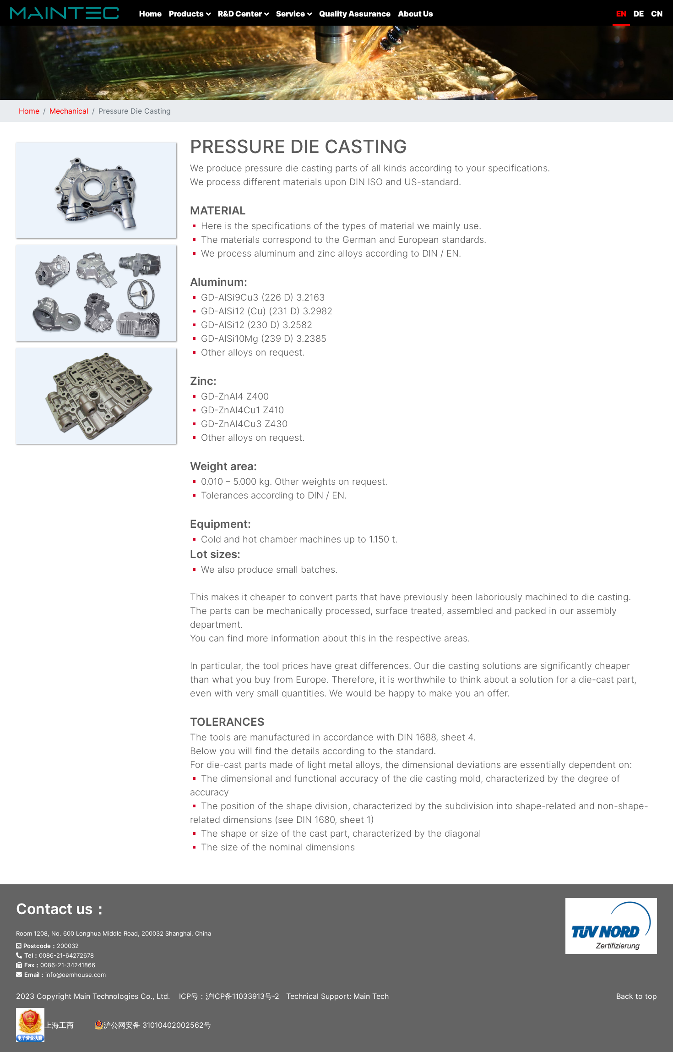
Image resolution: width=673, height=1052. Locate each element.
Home (152, 13)
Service (290, 13)
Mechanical (68, 110)
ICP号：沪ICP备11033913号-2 (229, 996)
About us (415, 13)
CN (656, 13)
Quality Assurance (355, 13)
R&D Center (240, 13)
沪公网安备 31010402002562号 (157, 1025)
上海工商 (59, 1025)
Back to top (636, 996)
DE (639, 13)
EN (621, 13)
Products (186, 13)
